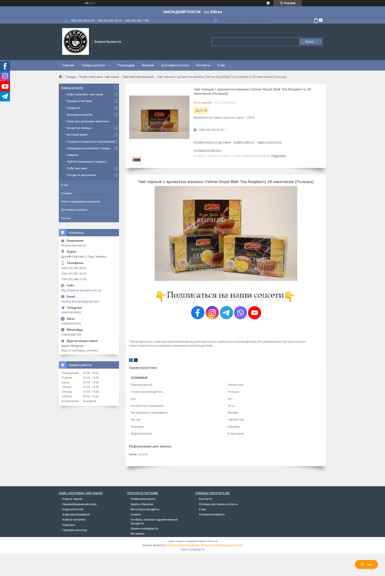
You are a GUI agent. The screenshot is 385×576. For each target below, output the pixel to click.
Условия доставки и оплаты (218, 504)
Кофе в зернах (72, 498)
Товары (70, 77)
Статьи (66, 218)
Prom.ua (212, 541)
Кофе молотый (72, 509)
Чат (370, 564)
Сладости (73, 108)
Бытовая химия (77, 134)
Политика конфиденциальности (222, 545)
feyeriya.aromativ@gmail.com (80, 301)
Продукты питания (79, 101)
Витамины (137, 533)
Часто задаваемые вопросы (80, 201)
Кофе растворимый (76, 514)
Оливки (136, 514)
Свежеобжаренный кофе (79, 504)
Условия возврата (212, 514)
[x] (135, 361)
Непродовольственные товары (89, 148)
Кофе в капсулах (73, 519)
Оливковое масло (143, 498)
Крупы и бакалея (142, 504)
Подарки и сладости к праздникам (90, 141)
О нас (221, 65)
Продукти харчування (81, 175)
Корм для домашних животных (88, 121)
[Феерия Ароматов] (75, 41)
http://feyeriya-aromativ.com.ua (81, 290)
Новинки (148, 65)
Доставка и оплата (175, 65)
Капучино (68, 525)
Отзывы (66, 193)
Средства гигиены (79, 128)
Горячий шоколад (74, 530)
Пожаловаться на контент (183, 545)
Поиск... (310, 41)
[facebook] (131, 361)
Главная (68, 65)
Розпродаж (126, 65)
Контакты (203, 65)
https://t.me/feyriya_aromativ (79, 350)
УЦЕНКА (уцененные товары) (86, 161)
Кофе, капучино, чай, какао (99, 77)
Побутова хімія (77, 168)
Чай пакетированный (138, 77)
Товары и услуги (93, 65)
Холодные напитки (79, 114)
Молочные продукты (145, 509)
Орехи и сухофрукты (144, 528)
